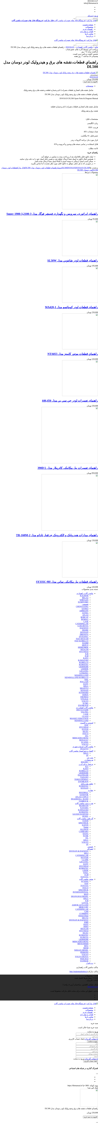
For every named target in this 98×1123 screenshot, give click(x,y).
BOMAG (84, 619)
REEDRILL (83, 792)
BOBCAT (84, 617)
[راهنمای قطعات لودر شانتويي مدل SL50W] (80, 255)
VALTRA (84, 712)
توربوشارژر (88, 760)
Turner (85, 827)
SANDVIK (84, 795)
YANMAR (84, 961)
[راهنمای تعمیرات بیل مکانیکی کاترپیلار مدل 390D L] (70, 463)
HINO (86, 926)
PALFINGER (83, 775)
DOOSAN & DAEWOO (78, 851)
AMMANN (83, 611)
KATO (85, 658)
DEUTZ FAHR (82, 710)
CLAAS (85, 716)
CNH (86, 911)
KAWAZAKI (83, 660)
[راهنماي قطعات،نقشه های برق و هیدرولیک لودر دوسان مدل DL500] (70, 73)
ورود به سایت (92, 1041)
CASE (85, 621)
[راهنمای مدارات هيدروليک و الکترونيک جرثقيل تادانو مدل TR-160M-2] (70, 530)
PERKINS (84, 952)
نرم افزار (89, 963)
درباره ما (89, 36)
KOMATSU (83, 664)
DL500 (64, 168)
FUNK (85, 836)
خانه (96, 47)
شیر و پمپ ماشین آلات (84, 803)
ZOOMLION (83, 705)
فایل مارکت (21, 168)
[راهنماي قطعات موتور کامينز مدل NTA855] (80, 349)
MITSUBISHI (82, 944)
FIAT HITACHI (82, 639)
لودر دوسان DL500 (85, 170)
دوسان (59, 168)
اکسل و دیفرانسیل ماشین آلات (81, 751)
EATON (85, 825)
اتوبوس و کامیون (86, 723)
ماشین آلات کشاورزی (84, 708)
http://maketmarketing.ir (78, 972)
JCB (86, 654)
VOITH (85, 821)
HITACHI (84, 649)
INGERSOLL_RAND (79, 799)
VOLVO (85, 701)
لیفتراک (90, 849)
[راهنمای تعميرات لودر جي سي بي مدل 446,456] (80, 395)
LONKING (83, 673)
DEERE (85, 630)
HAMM (85, 643)
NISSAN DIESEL (81, 950)
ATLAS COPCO (81, 797)
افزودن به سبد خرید (90, 82)
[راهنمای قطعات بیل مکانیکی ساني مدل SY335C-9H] (80, 577)
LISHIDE (84, 669)
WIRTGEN (84, 600)
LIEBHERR (83, 667)
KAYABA (84, 808)
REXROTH (83, 806)
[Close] (97, 1122)
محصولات (89, 27)
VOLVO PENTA (81, 957)
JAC (86, 736)
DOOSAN (70, 47)
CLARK (85, 860)
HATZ (85, 924)
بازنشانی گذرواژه (91, 1039)
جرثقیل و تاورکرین (86, 764)
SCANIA (84, 742)
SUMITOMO (83, 602)
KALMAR (84, 596)
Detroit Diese (83, 916)
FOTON (85, 729)
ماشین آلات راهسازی (84, 47)
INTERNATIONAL (80, 892)
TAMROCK (83, 801)
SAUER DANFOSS (80, 814)
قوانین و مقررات (86, 31)
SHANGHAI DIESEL (79, 896)
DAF (86, 725)
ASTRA (85, 613)
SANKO (85, 609)
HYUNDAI (83, 652)
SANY (85, 684)
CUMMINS (83, 914)
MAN (86, 894)
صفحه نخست (88, 25)
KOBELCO (83, 662)
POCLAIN (84, 682)
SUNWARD (83, 692)
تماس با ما (89, 34)
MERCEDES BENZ (80, 738)
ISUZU (85, 731)
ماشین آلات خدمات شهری (83, 747)
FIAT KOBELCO (81, 641)
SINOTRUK (83, 823)
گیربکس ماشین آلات (85, 819)
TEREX (85, 695)
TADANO (84, 777)
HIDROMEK (83, 647)
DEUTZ (85, 918)
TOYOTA (84, 877)
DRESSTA (84, 634)
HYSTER (84, 858)
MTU (86, 946)
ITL (86, 838)
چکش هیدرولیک (87, 784)
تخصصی (85, 604)
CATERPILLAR (81, 624)
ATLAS (85, 615)
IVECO (85, 734)
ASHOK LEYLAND (80, 905)
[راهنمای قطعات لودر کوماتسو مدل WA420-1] (80, 302)
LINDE (85, 870)
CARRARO (83, 831)
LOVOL (85, 903)
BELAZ (85, 598)
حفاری (90, 790)
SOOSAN (84, 690)
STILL (85, 873)
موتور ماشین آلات (86, 879)
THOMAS (84, 697)
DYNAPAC (83, 637)
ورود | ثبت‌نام (93, 16)
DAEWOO (84, 628)
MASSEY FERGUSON (79, 718)
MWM (85, 948)
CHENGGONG (82, 606)
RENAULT (83, 740)
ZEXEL (85, 816)
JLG (86, 766)
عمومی (90, 847)
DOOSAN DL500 (82, 168)
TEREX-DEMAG (81, 779)
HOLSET (84, 762)
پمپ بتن (90, 758)
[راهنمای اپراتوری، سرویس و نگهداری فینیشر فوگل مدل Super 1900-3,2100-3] (80, 209)
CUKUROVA (82, 626)
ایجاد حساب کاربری (90, 1061)
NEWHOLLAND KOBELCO (76, 677)
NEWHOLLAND (81, 675)
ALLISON (84, 829)
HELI (86, 853)
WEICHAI (84, 959)
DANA (85, 834)
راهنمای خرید (88, 29)
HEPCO (85, 645)
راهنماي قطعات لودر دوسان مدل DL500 (41, 168)
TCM (86, 875)
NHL (86, 680)
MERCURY (83, 907)
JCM (86, 656)
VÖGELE (84, 699)
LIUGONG (83, 671)
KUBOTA (84, 937)
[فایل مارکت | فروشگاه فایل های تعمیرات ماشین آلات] (76, 40)
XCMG (85, 703)
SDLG (85, 686)
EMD (86, 922)
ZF (87, 755)
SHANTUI (84, 688)
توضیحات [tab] (89, 86)
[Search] (74, 18)
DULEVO (84, 749)
